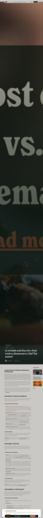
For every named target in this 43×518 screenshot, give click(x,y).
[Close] (36, 516)
